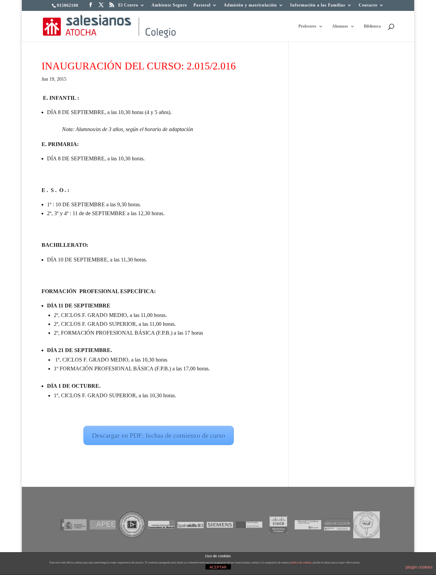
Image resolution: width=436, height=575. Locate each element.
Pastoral (202, 5)
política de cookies (300, 562)
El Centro (128, 5)
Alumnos (340, 26)
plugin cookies (419, 567)
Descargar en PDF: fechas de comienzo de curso (158, 435)
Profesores (307, 26)
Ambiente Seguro (169, 5)
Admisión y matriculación (250, 5)
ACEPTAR (218, 567)
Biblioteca (372, 26)
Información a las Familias (317, 5)
